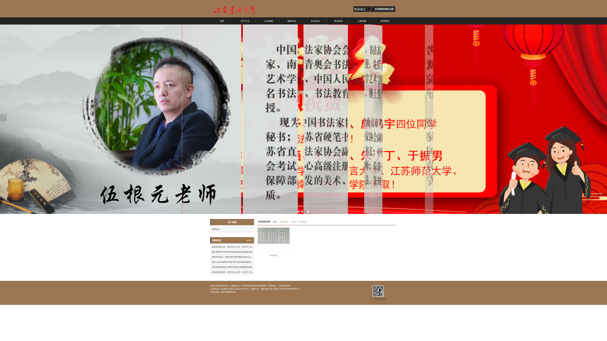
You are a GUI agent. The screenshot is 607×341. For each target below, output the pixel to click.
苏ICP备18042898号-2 (290, 288)
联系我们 (385, 20)
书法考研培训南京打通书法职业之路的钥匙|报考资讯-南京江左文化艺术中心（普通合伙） (233, 267)
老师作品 (291, 20)
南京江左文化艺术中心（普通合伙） (245, 288)
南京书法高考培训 (228, 291)
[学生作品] (274, 236)
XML (271, 288)
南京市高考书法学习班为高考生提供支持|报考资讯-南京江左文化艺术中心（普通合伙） (233, 251)
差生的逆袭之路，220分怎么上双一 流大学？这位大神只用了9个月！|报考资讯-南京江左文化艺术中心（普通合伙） (233, 246)
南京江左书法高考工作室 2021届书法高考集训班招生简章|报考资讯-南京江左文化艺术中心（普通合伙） (233, 261)
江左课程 (268, 20)
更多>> (249, 240)
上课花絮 (361, 20)
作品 (293, 221)
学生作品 (315, 20)
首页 (222, 20)
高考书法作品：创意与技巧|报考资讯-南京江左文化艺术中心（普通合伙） (233, 256)
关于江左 (245, 20)
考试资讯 (338, 20)
